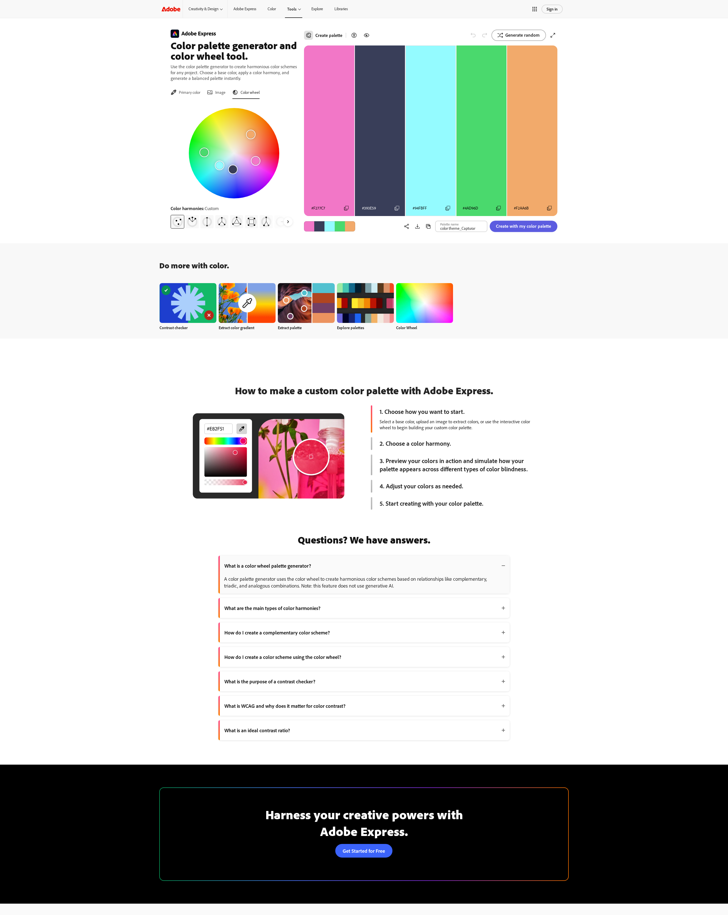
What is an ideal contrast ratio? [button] (257, 730)
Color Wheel (406, 327)
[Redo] (484, 35)
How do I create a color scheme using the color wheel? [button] (282, 657)
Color (272, 8)
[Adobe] (171, 9)
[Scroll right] (288, 221)
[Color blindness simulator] (366, 35)
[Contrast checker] (354, 35)
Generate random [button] (522, 35)
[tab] (185, 92)
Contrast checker (174, 327)
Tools (292, 9)
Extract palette (290, 327)
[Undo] (473, 35)
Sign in (552, 9)
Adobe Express (244, 8)
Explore (317, 8)
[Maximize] (552, 35)
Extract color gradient (236, 327)
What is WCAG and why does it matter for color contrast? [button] (285, 706)
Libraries (341, 8)
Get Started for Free (364, 851)
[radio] (177, 222)
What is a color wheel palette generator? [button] (267, 566)
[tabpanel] (234, 166)
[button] (534, 9)
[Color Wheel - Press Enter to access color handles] (234, 153)
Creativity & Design (203, 8)
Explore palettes (350, 327)
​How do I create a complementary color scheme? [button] (277, 632)
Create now (188, 302)
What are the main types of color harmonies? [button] (272, 608)
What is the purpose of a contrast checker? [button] (269, 681)
